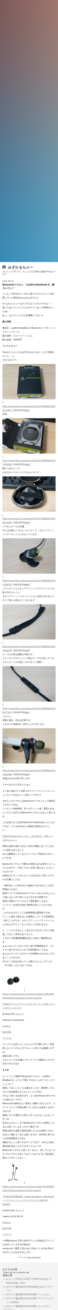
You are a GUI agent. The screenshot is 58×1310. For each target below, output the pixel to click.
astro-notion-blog (33, 1257)
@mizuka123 (24, 297)
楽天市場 (6, 1032)
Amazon (6, 1026)
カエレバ (19, 1014)
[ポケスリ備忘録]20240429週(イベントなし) (28, 1294)
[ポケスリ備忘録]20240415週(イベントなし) (28, 1306)
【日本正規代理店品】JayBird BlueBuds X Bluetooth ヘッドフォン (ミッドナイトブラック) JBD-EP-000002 (28, 1200)
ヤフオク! (7, 1038)
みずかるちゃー (20, 267)
